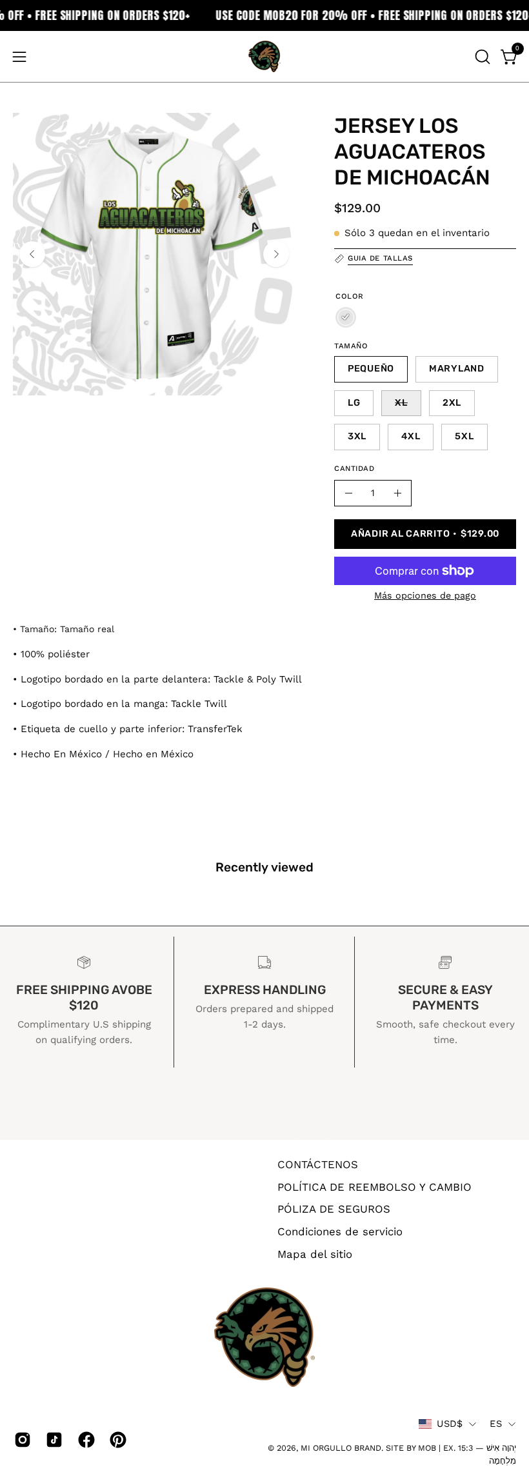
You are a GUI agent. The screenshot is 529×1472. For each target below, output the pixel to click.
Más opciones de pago (425, 595)
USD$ (450, 1423)
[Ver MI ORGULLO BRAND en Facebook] (84, 1439)
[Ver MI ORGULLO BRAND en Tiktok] (52, 1439)
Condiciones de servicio (340, 1230)
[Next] (276, 254)
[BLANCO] (345, 317)
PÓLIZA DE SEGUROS (333, 1208)
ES (496, 1423)
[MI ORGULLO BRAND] (264, 56)
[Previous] (32, 254)
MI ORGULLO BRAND (341, 1448)
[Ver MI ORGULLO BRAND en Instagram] (20, 1439)
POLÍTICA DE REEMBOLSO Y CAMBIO (374, 1186)
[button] (481, 57)
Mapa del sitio (314, 1253)
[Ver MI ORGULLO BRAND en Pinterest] (115, 1439)
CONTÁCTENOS (317, 1164)
